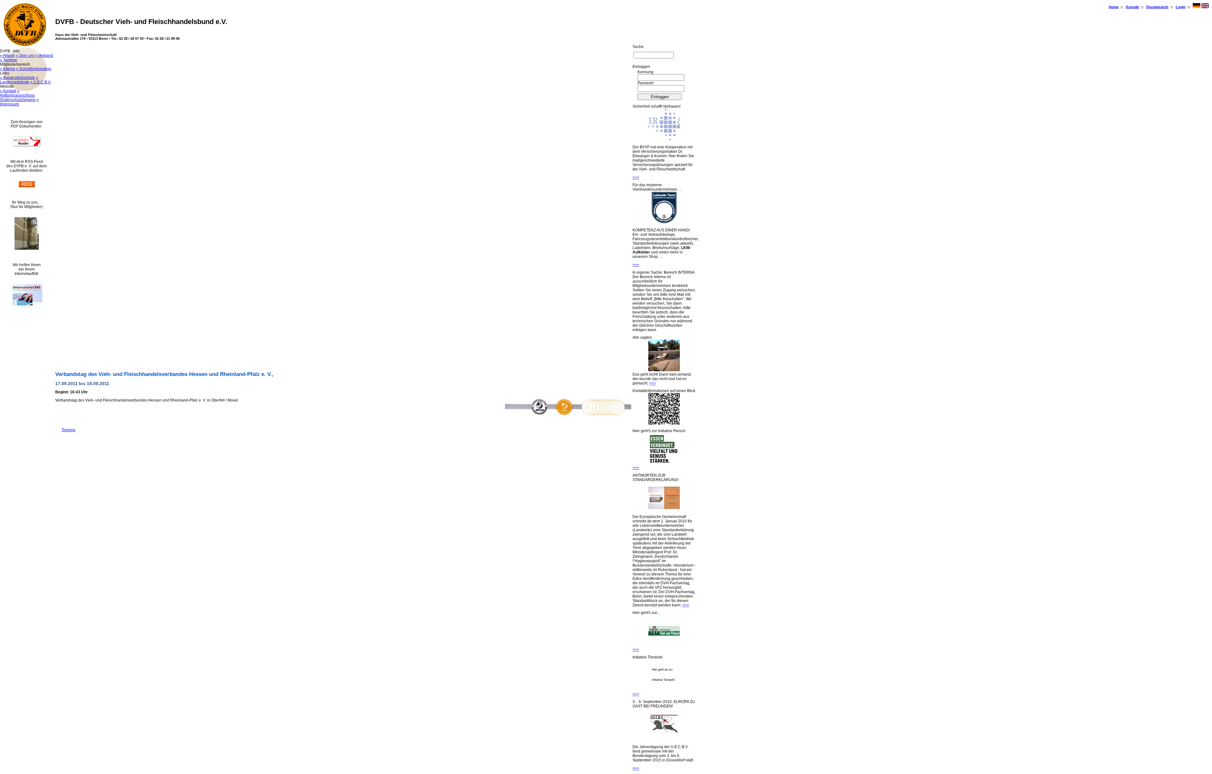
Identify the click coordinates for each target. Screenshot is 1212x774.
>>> (636, 177)
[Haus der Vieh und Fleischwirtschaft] (27, 248)
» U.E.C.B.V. (40, 82)
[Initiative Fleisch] (664, 463)
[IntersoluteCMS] (26, 307)
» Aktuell (7, 55)
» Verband (44, 55)
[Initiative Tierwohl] (664, 690)
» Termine (8, 60)
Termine (65, 430)
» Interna (7, 69)
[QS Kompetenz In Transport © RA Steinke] (664, 222)
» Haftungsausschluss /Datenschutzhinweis (18, 95)
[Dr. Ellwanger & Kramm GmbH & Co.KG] (664, 139)
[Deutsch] (1196, 7)
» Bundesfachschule (17, 77)
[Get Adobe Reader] (26, 145)
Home (1114, 7)
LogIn (1180, 7)
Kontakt (1132, 7)
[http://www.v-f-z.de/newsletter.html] (664, 645)
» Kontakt (8, 91)
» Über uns (24, 55)
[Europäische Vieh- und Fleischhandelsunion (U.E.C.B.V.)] (664, 738)
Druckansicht (1157, 7)
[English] (1205, 7)
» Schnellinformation (33, 69)
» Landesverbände (19, 79)
